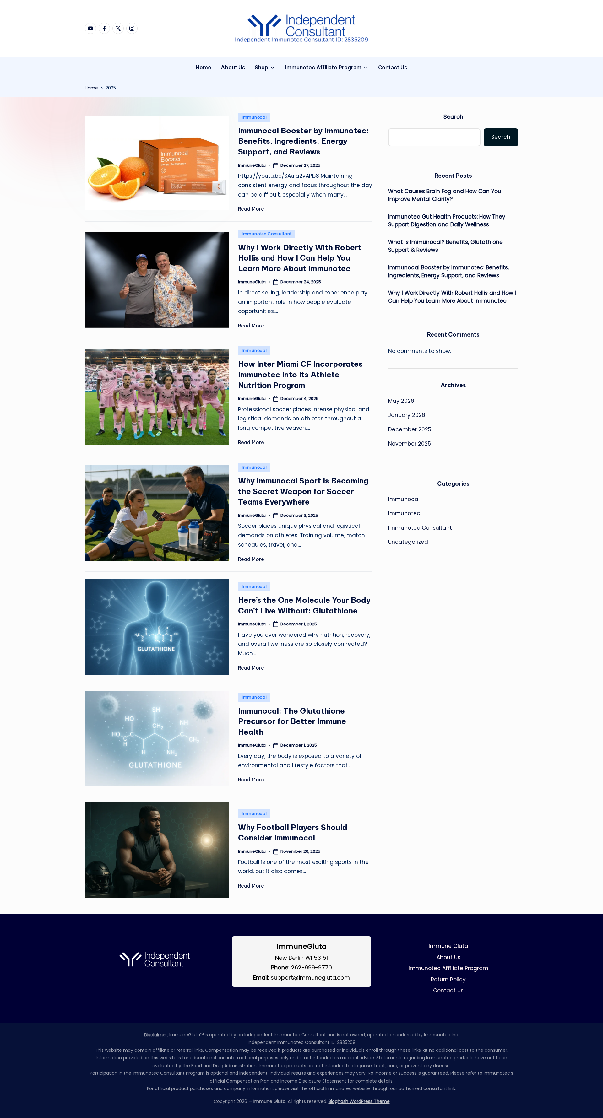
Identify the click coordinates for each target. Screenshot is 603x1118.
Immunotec (404, 513)
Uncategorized (408, 542)
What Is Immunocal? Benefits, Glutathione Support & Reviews (445, 246)
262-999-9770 (311, 967)
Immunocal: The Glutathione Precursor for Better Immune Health (292, 721)
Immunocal (254, 117)
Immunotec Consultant (266, 233)
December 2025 (409, 429)
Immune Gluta (448, 946)
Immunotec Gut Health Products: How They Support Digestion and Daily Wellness (446, 220)
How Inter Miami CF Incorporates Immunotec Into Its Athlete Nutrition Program (300, 374)
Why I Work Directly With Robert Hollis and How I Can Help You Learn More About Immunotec (299, 258)
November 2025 (409, 443)
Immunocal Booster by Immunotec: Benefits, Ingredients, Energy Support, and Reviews (303, 141)
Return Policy (448, 979)
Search (453, 117)
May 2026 (401, 400)
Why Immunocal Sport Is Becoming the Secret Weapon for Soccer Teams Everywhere (303, 491)
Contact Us (448, 990)
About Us (448, 957)
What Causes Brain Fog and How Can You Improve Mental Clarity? (444, 195)
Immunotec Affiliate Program (448, 968)
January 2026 (406, 415)
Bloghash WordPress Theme (359, 1101)
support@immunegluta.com (310, 977)
